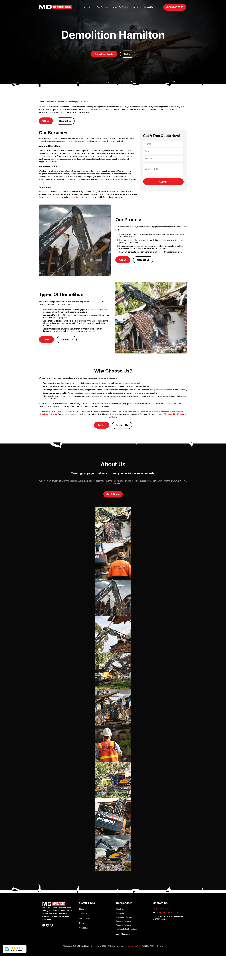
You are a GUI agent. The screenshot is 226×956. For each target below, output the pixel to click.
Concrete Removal (123, 921)
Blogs (135, 7)
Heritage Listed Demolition (126, 929)
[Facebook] (43, 925)
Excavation (120, 913)
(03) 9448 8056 (174, 7)
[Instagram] (47, 925)
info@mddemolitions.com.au (167, 912)
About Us (87, 7)
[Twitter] (51, 925)
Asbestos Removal (123, 925)
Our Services (102, 7)
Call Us (127, 54)
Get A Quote (113, 494)
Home (81, 909)
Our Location (84, 918)
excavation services (78, 197)
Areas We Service (120, 7)
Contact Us (148, 7)
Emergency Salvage (124, 917)
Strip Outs (120, 909)
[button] (14, 949)
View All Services (123, 934)
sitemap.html (132, 946)
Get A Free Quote (104, 54)
